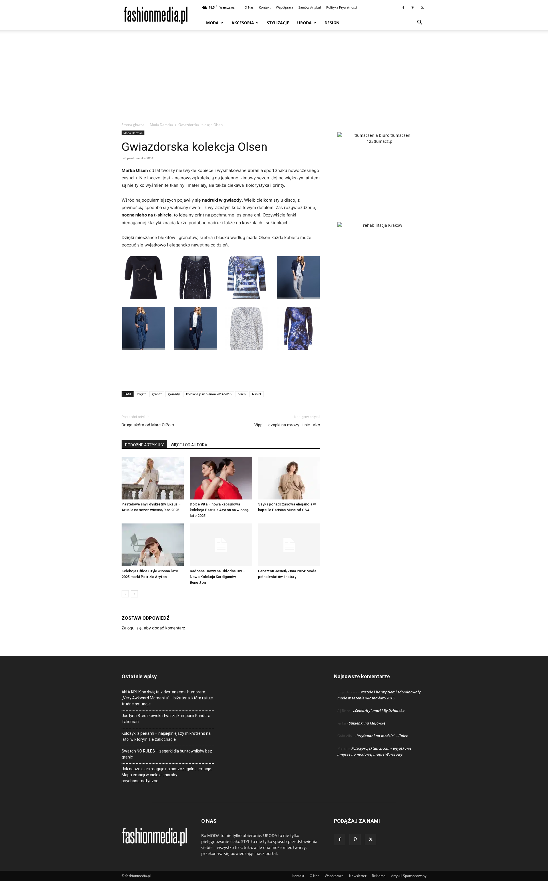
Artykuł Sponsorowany (408, 875)
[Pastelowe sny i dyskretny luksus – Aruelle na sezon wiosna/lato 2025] (153, 478)
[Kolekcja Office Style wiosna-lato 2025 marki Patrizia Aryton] (153, 544)
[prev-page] (125, 593)
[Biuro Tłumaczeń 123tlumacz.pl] (380, 168)
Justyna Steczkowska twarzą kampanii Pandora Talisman (166, 718)
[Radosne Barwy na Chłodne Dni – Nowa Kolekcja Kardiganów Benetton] (221, 544)
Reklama (379, 875)
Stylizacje (278, 22)
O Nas (249, 7)
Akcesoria (242, 22)
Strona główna (133, 124)
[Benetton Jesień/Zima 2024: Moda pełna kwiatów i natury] (289, 544)
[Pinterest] (412, 7)
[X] (422, 7)
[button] (419, 23)
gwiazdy (174, 394)
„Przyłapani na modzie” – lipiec (381, 735)
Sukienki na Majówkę (367, 723)
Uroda (304, 22)
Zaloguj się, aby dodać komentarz (153, 627)
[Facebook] (403, 7)
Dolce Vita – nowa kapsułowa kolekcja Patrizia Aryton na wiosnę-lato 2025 (220, 510)
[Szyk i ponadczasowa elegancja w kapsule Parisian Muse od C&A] (289, 478)
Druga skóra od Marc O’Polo (148, 425)
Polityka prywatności (341, 7)
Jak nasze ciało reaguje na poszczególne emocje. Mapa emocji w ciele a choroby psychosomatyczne (167, 774)
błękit (141, 394)
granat (157, 394)
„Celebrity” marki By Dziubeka (379, 710)
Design (332, 22)
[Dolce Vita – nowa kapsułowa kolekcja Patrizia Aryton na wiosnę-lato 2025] (221, 478)
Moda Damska (161, 124)
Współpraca (284, 7)
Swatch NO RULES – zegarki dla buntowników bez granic (167, 754)
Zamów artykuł (310, 7)
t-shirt (256, 394)
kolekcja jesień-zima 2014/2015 (208, 394)
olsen (242, 394)
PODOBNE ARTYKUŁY (144, 445)
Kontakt (265, 7)
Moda (212, 22)
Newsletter (357, 875)
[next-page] (134, 593)
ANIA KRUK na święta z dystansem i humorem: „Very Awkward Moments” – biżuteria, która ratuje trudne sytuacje (167, 698)
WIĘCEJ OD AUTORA (189, 445)
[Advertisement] (274, 79)
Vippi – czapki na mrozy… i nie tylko (287, 425)
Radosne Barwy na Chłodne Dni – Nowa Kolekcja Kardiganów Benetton (217, 577)
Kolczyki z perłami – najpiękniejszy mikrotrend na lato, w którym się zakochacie (166, 736)
